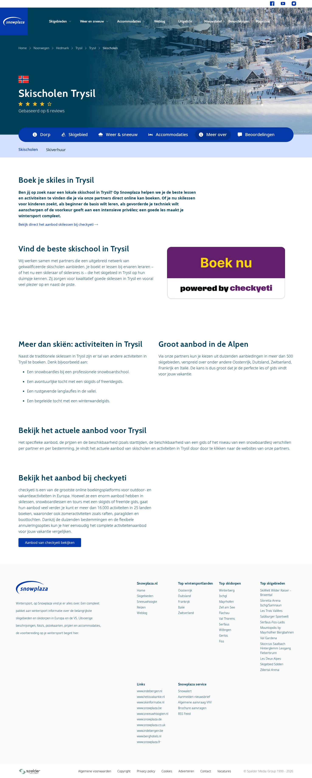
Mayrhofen (226, 602)
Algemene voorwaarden (94, 771)
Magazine (263, 21)
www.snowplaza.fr (148, 742)
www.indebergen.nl (149, 691)
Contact (205, 771)
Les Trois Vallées (271, 611)
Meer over (216, 134)
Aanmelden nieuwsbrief (194, 697)
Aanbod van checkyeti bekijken (49, 542)
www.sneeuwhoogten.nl (152, 714)
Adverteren (186, 771)
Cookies (167, 771)
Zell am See (227, 607)
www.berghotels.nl (149, 736)
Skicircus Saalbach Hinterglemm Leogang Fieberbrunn (275, 648)
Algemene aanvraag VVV (195, 702)
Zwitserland (186, 613)
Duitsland (184, 596)
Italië (181, 607)
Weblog (159, 21)
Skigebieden (58, 21)
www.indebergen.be (150, 731)
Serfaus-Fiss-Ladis (272, 622)
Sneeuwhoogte (147, 602)
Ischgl (223, 596)
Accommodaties (129, 21)
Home (22, 48)
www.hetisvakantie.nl (151, 697)
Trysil (79, 48)
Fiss (221, 641)
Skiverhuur (56, 149)
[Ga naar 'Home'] (14, 21)
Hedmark (62, 48)
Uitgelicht (185, 21)
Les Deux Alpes (270, 659)
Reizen (141, 607)
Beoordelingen (238, 21)
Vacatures (224, 771)
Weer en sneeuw (92, 21)
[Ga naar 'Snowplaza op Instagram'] (294, 3)
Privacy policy (146, 771)
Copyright (124, 771)
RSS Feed (184, 714)
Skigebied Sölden (271, 664)
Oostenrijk (185, 590)
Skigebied (78, 134)
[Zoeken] (293, 21)
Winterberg (227, 590)
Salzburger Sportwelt (274, 616)
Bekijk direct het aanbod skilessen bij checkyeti (56, 224)
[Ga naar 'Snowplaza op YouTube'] (283, 3)
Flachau (224, 613)
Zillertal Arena (269, 670)
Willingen (225, 630)
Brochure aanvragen (192, 708)
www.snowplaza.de (149, 719)
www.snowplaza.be (149, 708)
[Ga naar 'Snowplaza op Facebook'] (272, 3)
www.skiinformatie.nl (150, 702)
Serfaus (224, 624)
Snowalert (185, 691)
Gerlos (223, 635)
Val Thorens (227, 619)
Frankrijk (184, 602)
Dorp (45, 134)
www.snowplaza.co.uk (151, 725)
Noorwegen (41, 48)
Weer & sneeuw (122, 134)
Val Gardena (268, 638)
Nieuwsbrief (213, 21)
